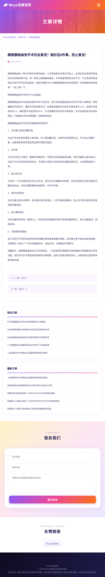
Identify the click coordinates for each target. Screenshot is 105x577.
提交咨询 (52, 499)
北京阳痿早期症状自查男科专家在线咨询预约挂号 (28, 329)
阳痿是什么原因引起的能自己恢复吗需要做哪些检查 (29, 408)
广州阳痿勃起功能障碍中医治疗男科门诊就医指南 (28, 345)
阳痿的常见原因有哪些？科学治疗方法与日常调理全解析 (31, 393)
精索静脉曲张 (34, 37)
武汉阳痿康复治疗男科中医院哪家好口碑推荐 (26, 321)
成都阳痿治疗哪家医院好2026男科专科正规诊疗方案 (29, 385)
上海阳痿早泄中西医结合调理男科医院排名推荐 (27, 352)
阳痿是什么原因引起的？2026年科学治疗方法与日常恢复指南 (33, 401)
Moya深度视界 (20, 4)
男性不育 (22, 37)
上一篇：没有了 (20, 277)
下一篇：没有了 (17, 289)
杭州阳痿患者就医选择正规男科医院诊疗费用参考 (28, 337)
